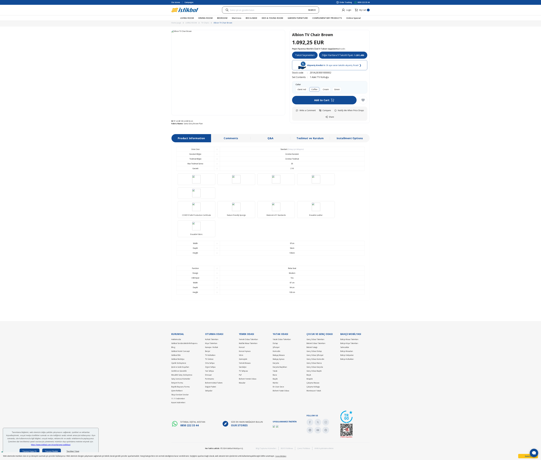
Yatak (275, 371)
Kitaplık (310, 379)
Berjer (207, 351)
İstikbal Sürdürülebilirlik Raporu (184, 343)
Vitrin (241, 355)
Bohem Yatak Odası (281, 390)
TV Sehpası (243, 371)
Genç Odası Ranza (314, 363)
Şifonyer (276, 347)
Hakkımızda (176, 339)
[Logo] (184, 10)
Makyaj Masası (279, 355)
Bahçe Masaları (346, 351)
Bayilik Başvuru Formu (180, 387)
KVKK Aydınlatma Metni (324, 448)
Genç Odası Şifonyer (315, 355)
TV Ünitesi (209, 359)
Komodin (276, 351)
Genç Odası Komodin (315, 359)
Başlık (275, 379)
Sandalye (242, 367)
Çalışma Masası (313, 383)
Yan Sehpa (209, 371)
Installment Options (350, 138)
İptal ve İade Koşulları (180, 367)
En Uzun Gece (278, 387)
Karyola (276, 363)
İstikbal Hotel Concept (180, 351)
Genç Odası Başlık (314, 371)
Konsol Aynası (244, 351)
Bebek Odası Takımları (316, 343)
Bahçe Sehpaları (347, 355)
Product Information (191, 138)
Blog (173, 347)
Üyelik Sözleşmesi (178, 363)
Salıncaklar (344, 347)
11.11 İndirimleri (178, 398)
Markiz (275, 383)
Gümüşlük (243, 359)
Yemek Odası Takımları (248, 339)
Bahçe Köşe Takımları (349, 343)
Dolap (275, 343)
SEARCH (312, 10)
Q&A (270, 138)
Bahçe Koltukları (347, 359)
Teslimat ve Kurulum (310, 138)
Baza (275, 375)
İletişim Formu (177, 383)
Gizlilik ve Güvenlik (179, 371)
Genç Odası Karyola (315, 367)
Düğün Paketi (210, 387)
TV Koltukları (210, 355)
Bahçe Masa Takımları (349, 339)
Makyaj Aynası (278, 359)
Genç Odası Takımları (315, 339)
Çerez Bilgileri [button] (280, 456)
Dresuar (208, 375)
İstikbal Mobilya (177, 359)
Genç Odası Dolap (314, 351)
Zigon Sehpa (210, 367)
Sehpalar (208, 390)
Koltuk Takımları (211, 339)
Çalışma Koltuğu (313, 387)
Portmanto (209, 379)
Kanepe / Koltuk (211, 347)
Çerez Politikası (303, 448)
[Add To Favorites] (363, 100)
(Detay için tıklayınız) (295, 149)
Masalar (242, 383)
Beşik (309, 375)
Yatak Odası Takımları (282, 339)
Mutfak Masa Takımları (248, 343)
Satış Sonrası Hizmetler (180, 379)
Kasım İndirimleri (178, 402)
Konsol (242, 347)
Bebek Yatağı (312, 347)
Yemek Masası (245, 363)
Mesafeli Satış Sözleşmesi (181, 375)
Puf (240, 375)
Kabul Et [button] (528, 456)
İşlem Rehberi (177, 390)
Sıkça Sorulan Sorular (180, 394)
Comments (231, 138)
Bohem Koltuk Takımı (214, 383)
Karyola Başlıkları (280, 367)
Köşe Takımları (211, 343)
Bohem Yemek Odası (247, 379)
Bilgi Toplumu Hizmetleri (266, 448)
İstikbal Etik (175, 355)
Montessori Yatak (314, 390)
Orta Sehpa (209, 363)
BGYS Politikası (287, 448)
